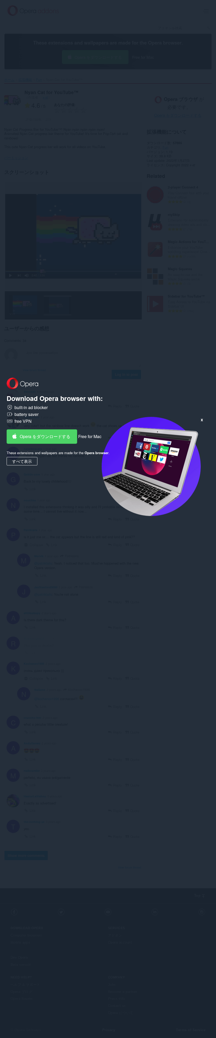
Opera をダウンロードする (45, 436)
